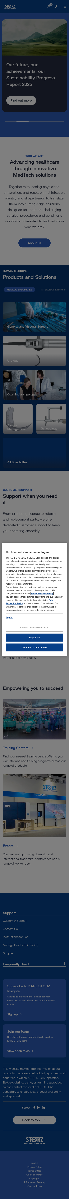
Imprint (9, 617)
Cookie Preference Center (34, 627)
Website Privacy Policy (42, 593)
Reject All (34, 637)
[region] (34, 599)
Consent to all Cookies (34, 647)
